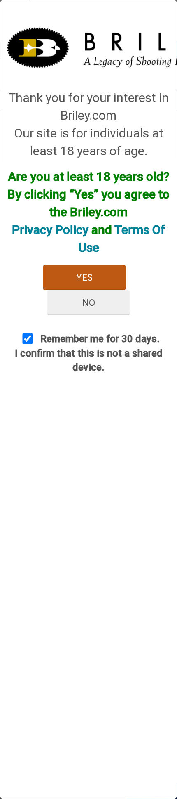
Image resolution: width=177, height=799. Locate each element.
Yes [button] (84, 277)
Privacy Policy (50, 229)
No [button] (88, 303)
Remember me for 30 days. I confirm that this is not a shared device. (89, 353)
